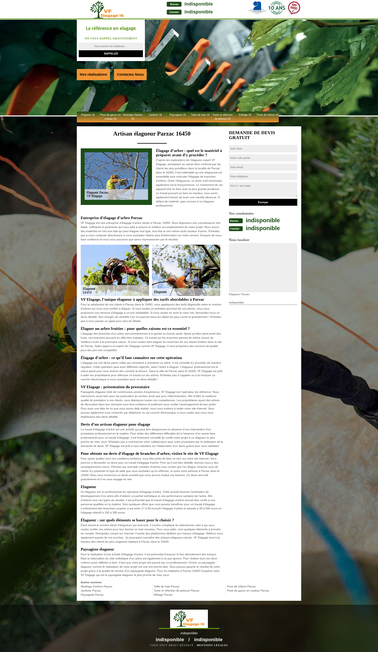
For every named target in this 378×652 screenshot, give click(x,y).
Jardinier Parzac (91, 590)
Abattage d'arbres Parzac (96, 586)
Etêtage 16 (245, 114)
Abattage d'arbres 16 (133, 116)
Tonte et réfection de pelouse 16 (223, 116)
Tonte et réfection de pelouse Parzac (176, 590)
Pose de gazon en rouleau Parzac (248, 590)
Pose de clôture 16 (267, 114)
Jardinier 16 (155, 114)
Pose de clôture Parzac (241, 586)
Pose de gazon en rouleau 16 (110, 116)
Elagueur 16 (88, 114)
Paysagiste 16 (178, 114)
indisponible (198, 4)
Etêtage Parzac (163, 594)
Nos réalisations (93, 74)
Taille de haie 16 (200, 114)
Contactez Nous (130, 74)
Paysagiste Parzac (92, 594)
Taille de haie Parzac (167, 586)
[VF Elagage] (107, 9)
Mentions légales (212, 645)
